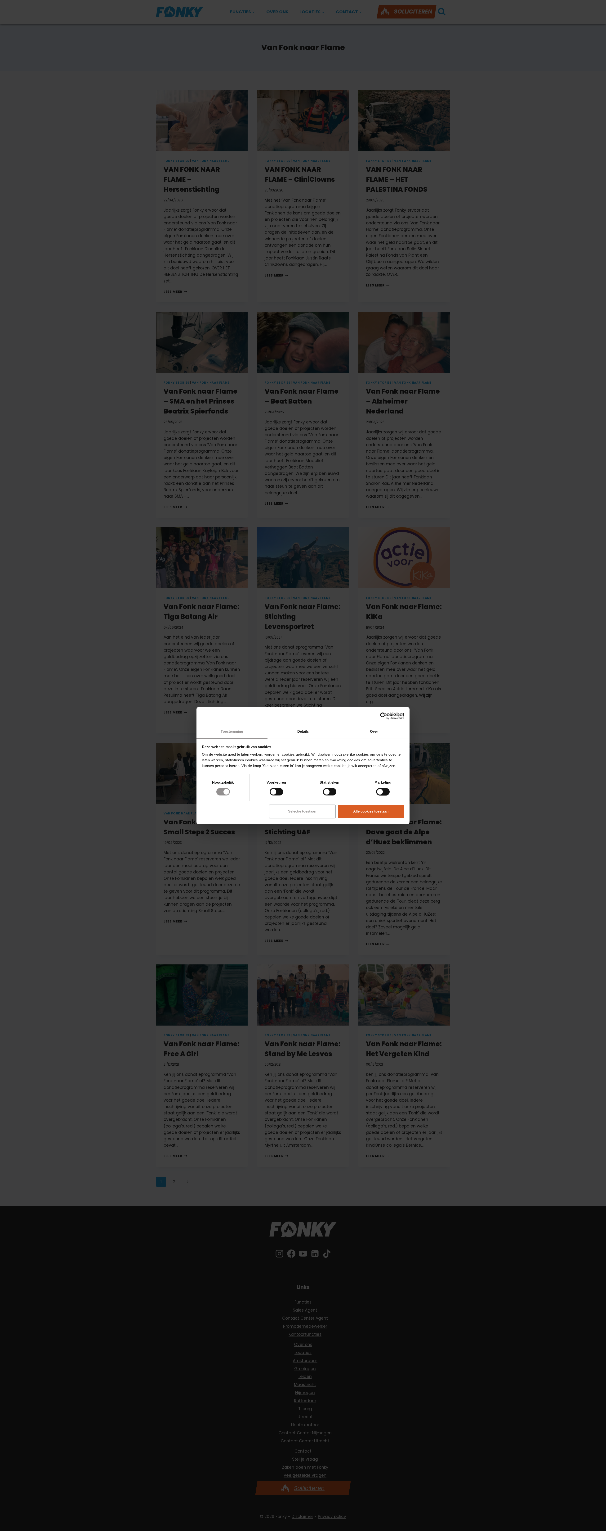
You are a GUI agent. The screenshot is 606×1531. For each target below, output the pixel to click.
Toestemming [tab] (232, 731)
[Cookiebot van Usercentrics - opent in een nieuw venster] (383, 715)
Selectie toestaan (302, 811)
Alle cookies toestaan (370, 811)
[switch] (276, 791)
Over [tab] (374, 731)
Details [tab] (303, 731)
